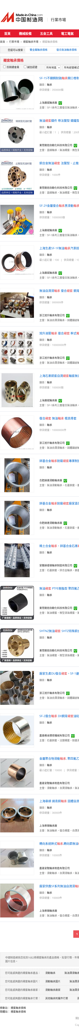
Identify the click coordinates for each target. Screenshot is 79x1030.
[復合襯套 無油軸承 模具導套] (17, 432)
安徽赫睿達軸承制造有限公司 (55, 565)
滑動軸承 (50, 973)
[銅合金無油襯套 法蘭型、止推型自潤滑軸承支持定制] (17, 177)
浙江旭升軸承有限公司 (52, 315)
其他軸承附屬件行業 (56, 998)
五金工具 (46, 33)
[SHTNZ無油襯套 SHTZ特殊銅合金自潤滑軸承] (17, 645)
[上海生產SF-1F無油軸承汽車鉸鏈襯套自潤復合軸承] (17, 262)
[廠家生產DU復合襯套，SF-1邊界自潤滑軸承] (17, 687)
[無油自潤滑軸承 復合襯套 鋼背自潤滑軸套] (17, 305)
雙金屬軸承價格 (38, 50)
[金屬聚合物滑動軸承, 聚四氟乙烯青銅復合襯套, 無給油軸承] (17, 772)
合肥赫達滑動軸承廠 (50, 480)
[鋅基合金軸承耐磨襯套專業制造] (17, 475)
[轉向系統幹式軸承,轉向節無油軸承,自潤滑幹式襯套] (17, 857)
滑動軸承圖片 (52, 981)
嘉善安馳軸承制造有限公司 (54, 783)
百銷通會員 (13, 67)
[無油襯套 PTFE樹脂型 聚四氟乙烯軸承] (17, 602)
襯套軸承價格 (18, 1008)
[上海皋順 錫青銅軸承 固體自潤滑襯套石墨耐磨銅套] (17, 815)
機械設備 (25, 33)
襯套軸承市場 (30, 42)
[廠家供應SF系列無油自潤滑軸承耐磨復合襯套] (17, 900)
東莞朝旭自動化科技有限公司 (55, 145)
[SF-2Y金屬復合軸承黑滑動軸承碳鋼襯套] (17, 220)
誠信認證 (32, 67)
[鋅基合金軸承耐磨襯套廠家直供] (17, 517)
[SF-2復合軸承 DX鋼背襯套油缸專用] (17, 730)
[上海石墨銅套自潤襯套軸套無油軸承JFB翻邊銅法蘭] (17, 390)
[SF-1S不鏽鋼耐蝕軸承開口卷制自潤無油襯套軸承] (17, 92)
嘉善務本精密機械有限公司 (54, 735)
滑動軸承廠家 (52, 990)
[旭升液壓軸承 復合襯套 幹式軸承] (17, 347)
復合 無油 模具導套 (57, 418)
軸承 (49, 85)
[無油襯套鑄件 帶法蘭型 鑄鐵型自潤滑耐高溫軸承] (17, 134)
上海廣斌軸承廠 (48, 103)
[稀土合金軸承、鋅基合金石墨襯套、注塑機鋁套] (17, 560)
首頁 (7, 33)
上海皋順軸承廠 (48, 826)
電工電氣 (67, 33)
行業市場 (58, 19)
